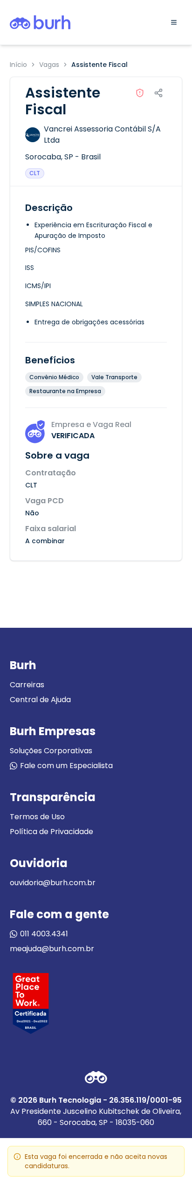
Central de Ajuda (40, 699)
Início (18, 64)
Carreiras (27, 684)
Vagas (49, 64)
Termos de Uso (37, 816)
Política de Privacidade (51, 831)
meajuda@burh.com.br (52, 948)
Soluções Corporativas (51, 750)
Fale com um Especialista (66, 765)
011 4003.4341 (44, 933)
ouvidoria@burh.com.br (53, 882)
